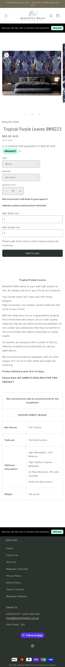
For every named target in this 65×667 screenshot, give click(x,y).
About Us (11, 562)
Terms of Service (15, 589)
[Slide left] (26, 114)
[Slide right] (39, 114)
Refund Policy (13, 582)
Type (4, 158)
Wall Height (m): (11, 227)
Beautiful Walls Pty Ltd (27, 665)
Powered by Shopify (47, 665)
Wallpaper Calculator (17, 569)
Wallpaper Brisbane (16, 596)
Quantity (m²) (9, 185)
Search (10, 548)
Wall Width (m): (11, 213)
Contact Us (12, 555)
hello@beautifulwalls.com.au (22, 618)
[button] (6, 15)
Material (6, 171)
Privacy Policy (13, 575)
